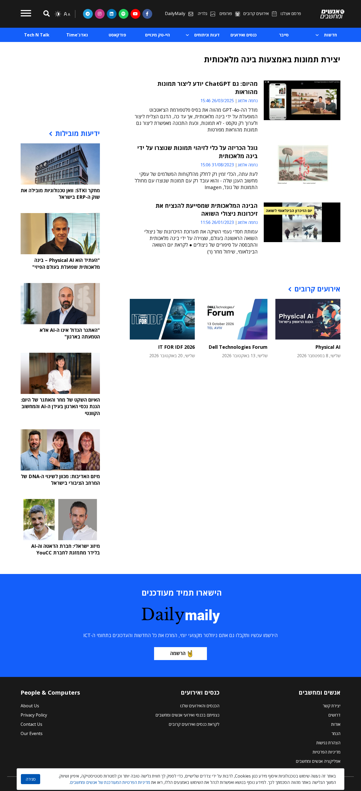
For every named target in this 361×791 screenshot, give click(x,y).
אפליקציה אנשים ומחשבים (318, 761)
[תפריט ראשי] (26, 14)
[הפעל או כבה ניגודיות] (58, 14)
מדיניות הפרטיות (326, 752)
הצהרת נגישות (328, 743)
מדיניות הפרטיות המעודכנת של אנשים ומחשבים (110, 782)
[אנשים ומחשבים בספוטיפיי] (123, 14)
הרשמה (178, 653)
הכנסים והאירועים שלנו (199, 706)
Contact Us (31, 724)
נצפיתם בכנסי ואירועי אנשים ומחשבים (187, 715)
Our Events (32, 733)
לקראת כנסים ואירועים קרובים (194, 724)
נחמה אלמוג (248, 100)
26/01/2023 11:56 (217, 222)
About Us (30, 706)
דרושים (334, 715)
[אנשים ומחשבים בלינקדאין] (112, 14)
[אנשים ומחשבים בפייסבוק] (147, 14)
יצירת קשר (331, 706)
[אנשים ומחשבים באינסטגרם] (100, 14)
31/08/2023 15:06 (217, 165)
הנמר (335, 733)
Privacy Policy (34, 715)
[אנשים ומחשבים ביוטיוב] (135, 14)
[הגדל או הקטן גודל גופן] (67, 14)
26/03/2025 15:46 (217, 100)
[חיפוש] (46, 14)
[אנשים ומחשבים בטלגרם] (88, 14)
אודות (335, 724)
